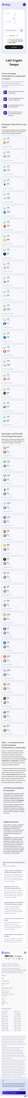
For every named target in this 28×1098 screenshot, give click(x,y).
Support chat (5, 1003)
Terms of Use (14, 41)
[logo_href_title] (6, 4)
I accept (14, 1092)
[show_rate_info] (17, 36)
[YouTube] (19, 958)
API (2, 985)
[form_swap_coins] (14, 18)
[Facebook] (16, 958)
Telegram (4, 1001)
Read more (22, 1089)
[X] (9, 958)
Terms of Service (5, 990)
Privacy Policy (12, 42)
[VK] (14, 958)
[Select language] (25, 953)
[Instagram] (21, 958)
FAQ (3, 1004)
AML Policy (20, 41)
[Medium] (11, 958)
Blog (3, 978)
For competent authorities (8, 994)
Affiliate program (5, 983)
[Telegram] (6, 958)
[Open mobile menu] (24, 4)
